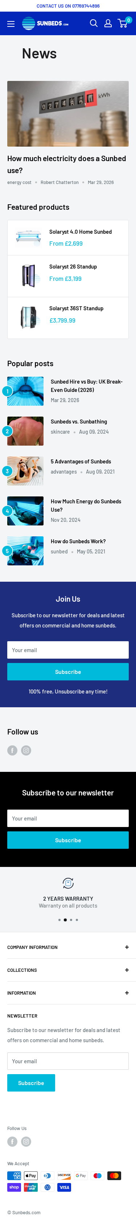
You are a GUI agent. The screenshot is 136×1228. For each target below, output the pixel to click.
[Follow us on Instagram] (26, 750)
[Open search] (94, 23)
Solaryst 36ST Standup (76, 308)
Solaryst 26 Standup (73, 266)
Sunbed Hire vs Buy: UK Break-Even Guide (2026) (87, 385)
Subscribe (68, 671)
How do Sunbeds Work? (78, 541)
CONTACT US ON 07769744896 (68, 6)
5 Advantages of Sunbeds (81, 461)
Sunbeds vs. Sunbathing (79, 421)
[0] (122, 23)
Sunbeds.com (26, 1212)
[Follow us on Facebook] (12, 750)
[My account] (108, 23)
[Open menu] (11, 24)
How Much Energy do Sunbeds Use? (86, 505)
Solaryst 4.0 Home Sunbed (80, 231)
